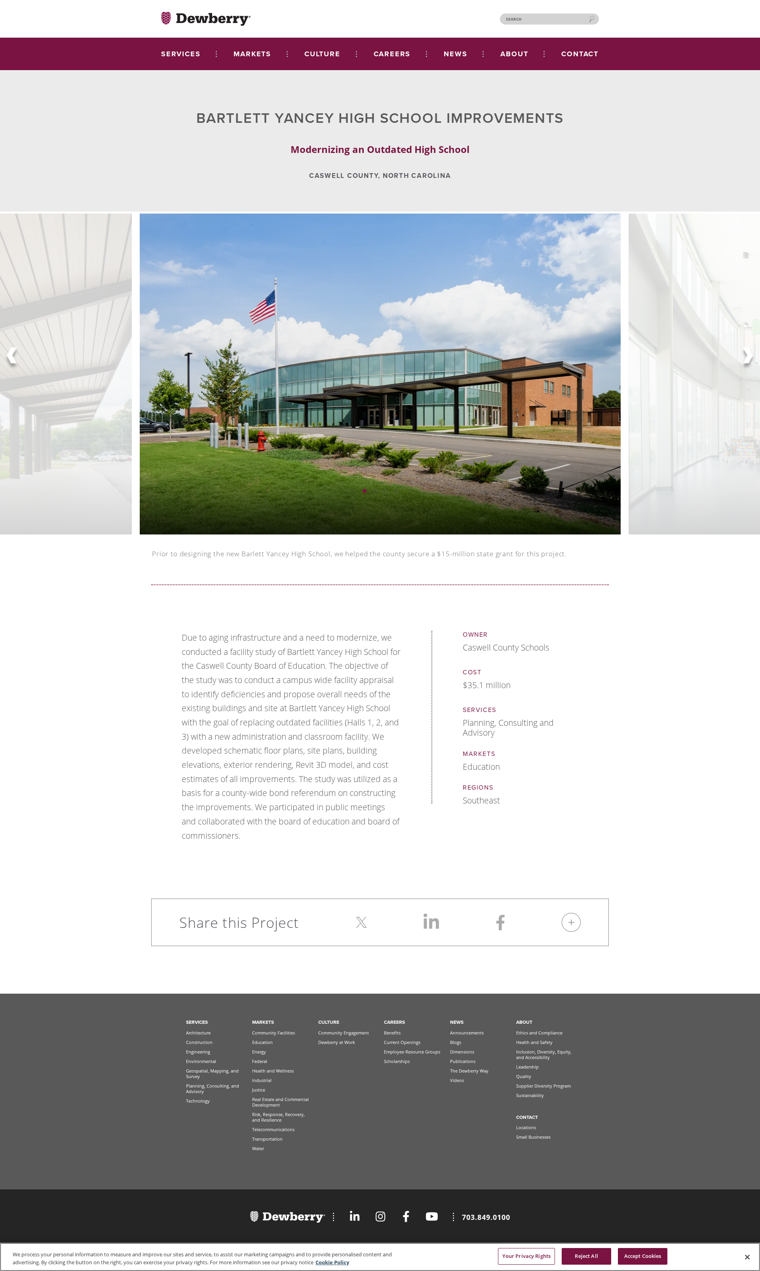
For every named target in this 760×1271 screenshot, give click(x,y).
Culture (328, 1022)
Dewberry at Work (336, 1042)
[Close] (747, 1257)
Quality (523, 1076)
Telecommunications (273, 1129)
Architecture (198, 1033)
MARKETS (252, 54)
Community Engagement (343, 1033)
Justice (258, 1090)
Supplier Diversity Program (543, 1086)
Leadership (527, 1067)
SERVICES (180, 54)
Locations (526, 1127)
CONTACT (579, 54)
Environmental (201, 1061)
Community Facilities (273, 1033)
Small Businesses (533, 1137)
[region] (380, 1257)
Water (258, 1148)
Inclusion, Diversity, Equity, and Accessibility (544, 1054)
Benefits (392, 1033)
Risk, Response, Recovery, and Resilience (278, 1117)
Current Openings (402, 1042)
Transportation (267, 1139)
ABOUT (514, 54)
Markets (263, 1022)
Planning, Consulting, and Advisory (212, 1088)
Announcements (467, 1033)
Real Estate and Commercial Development (280, 1102)
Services (197, 1022)
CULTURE (322, 54)
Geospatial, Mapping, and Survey (212, 1073)
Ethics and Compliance (539, 1033)
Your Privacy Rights (526, 1256)
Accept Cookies (642, 1256)
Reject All (586, 1256)
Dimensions (462, 1052)
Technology (198, 1101)
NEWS (455, 54)
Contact (527, 1117)
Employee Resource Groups (412, 1052)
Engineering (198, 1052)
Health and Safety (534, 1042)
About (524, 1022)
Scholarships (397, 1061)
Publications (462, 1061)
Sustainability (530, 1095)
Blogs (455, 1042)
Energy (259, 1052)
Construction (199, 1042)
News (457, 1022)
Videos (457, 1080)
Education (262, 1042)
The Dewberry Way (469, 1071)
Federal (259, 1061)
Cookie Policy (332, 1262)
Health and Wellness (273, 1071)
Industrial (262, 1080)
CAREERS (392, 54)
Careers (394, 1022)
